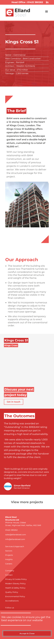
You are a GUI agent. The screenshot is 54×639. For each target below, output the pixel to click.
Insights (9, 559)
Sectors (8, 551)
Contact (9, 575)
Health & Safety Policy (15, 588)
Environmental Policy (15, 596)
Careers (8, 564)
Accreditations (12, 601)
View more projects (27, 502)
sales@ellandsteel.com (15, 534)
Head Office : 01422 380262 (27, 2)
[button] (46, 11)
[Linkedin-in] (47, 2)
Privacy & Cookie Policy (16, 579)
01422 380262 (11, 530)
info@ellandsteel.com (15, 539)
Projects (9, 555)
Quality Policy (11, 592)
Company (9, 570)
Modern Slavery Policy (15, 583)
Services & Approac (14, 546)
